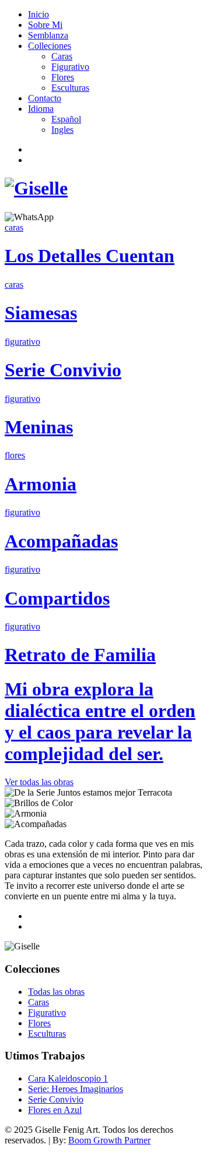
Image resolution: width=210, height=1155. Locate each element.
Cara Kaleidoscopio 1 (68, 1078)
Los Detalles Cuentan (89, 255)
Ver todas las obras (39, 782)
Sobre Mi (45, 25)
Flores (62, 77)
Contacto (44, 98)
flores (15, 455)
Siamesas (41, 312)
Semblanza (48, 35)
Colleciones (49, 46)
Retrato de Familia (80, 654)
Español (66, 119)
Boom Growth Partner (109, 1140)
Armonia (40, 484)
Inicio (38, 14)
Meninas (39, 426)
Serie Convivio (63, 369)
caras (14, 227)
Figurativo (70, 67)
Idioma (41, 109)
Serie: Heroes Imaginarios (75, 1089)
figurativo (22, 342)
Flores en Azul (55, 1110)
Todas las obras (56, 992)
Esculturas (70, 88)
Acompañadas (61, 541)
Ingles (62, 130)
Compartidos (57, 598)
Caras (61, 56)
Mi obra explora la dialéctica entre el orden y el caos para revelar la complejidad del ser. (100, 721)
